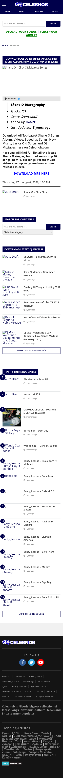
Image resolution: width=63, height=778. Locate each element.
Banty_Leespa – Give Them (39, 551)
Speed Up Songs (38, 686)
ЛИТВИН (50, 755)
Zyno (5, 733)
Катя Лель (31, 733)
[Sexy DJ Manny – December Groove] (12, 276)
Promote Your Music (11, 691)
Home (8, 11)
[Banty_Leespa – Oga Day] (12, 587)
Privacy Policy (35, 676)
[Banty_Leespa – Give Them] (12, 556)
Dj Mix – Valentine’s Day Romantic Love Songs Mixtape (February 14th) (41, 336)
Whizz (30, 122)
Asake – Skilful (32, 394)
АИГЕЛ (6, 736)
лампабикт (32, 741)
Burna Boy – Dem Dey (36, 430)
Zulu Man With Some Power (32, 736)
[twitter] (31, 662)
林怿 (19, 755)
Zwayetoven (33, 755)
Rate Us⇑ (6, 696)
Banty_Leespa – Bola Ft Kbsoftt (41, 597)
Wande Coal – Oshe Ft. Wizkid (40, 445)
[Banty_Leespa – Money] (12, 571)
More (55, 11)
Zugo (32, 738)
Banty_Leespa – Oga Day (37, 582)
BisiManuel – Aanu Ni (36, 379)
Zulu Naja (19, 752)
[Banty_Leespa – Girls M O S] (12, 496)
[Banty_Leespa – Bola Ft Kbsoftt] (12, 602)
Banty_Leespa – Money (37, 567)
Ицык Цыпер (38, 747)
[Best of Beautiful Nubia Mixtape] (12, 322)
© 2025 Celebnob (23, 696)
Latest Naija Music (10, 681)
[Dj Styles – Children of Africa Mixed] (12, 261)
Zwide (45, 733)
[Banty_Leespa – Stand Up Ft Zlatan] (12, 511)
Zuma (6, 752)
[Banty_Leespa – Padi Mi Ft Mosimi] (12, 526)
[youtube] (40, 662)
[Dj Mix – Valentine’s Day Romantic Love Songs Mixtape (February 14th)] (12, 337)
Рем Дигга (22, 744)
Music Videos (44, 681)
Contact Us (20, 676)
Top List (39, 691)
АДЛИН (16, 733)
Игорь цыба (43, 749)
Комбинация (11, 757)
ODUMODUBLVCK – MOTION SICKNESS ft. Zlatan (40, 411)
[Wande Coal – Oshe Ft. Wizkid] (12, 450)
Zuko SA (55, 747)
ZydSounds (18, 747)
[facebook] (22, 662)
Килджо (48, 741)
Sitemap (51, 691)
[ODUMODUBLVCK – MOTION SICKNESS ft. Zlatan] (12, 417)
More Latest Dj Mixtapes (30, 350)
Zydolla (37, 744)
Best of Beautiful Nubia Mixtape (42, 317)
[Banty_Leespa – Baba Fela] (12, 480)
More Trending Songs (30, 614)
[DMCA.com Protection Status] (31, 764)
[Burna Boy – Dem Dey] (12, 435)
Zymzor (7, 744)
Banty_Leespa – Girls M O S (39, 491)
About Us (6, 676)
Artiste (39, 11)
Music (22, 11)
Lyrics (4, 686)
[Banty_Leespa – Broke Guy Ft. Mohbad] (12, 465)
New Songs (28, 681)
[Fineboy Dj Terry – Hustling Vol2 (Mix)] (12, 292)
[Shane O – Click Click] (12, 196)
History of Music (19, 686)
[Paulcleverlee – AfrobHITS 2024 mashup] (12, 307)
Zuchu (28, 749)
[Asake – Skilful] (12, 399)
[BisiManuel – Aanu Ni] (12, 384)
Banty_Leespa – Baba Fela (38, 476)
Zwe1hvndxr (12, 749)
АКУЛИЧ (8, 755)
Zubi (18, 741)
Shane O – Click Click (35, 192)
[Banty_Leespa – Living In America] (12, 541)
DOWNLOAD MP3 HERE (31, 173)
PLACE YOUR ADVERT (41, 33)
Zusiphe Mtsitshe (40, 752)
